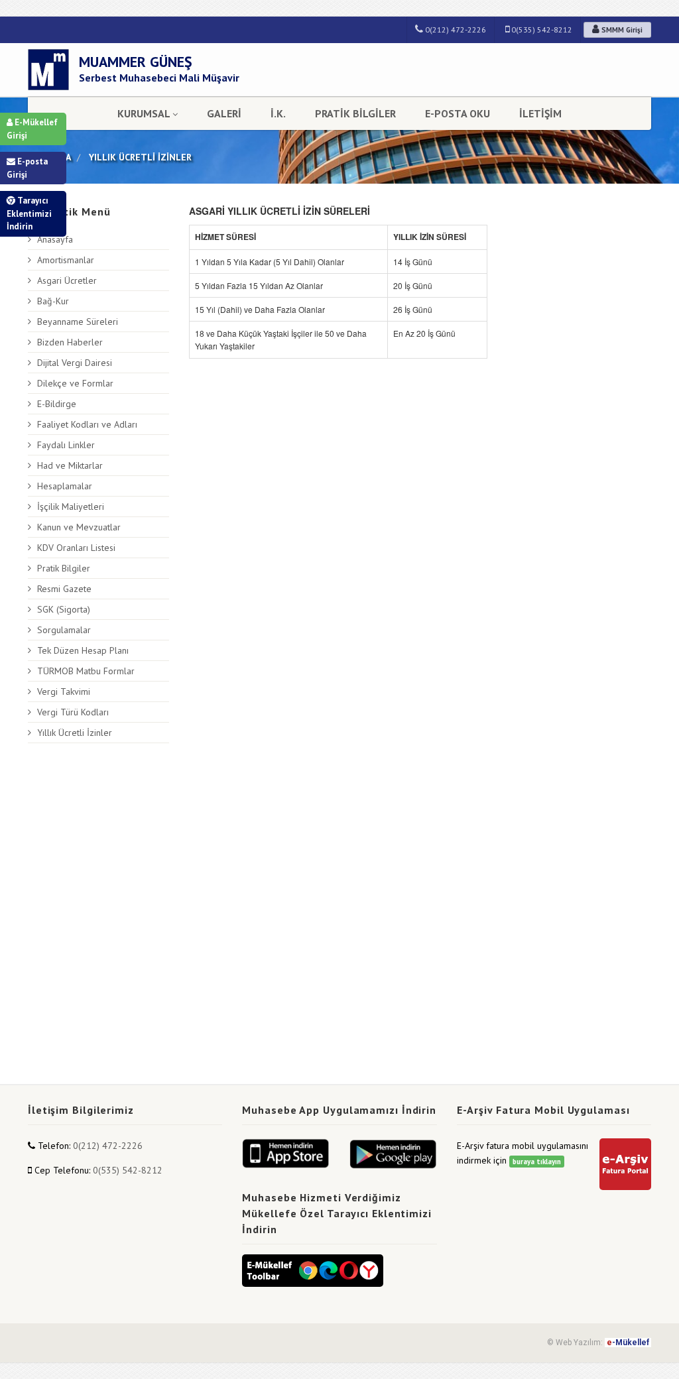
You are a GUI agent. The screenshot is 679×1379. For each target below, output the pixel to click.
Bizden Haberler (70, 342)
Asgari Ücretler (67, 280)
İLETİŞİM (540, 113)
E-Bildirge (56, 404)
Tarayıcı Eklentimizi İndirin (29, 213)
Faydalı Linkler (66, 445)
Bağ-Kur (53, 301)
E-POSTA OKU (457, 113)
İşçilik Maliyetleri (70, 506)
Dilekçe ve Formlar (75, 383)
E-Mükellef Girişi (32, 129)
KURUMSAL (143, 113)
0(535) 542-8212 (540, 29)
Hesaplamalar (64, 486)
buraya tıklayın (537, 1161)
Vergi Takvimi (63, 691)
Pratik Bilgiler (63, 568)
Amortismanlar (65, 260)
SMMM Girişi (621, 29)
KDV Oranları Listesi (76, 548)
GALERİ (224, 113)
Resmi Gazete (64, 589)
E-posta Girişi (27, 168)
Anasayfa (55, 239)
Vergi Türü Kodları (73, 712)
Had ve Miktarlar (70, 465)
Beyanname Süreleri (77, 322)
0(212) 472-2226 (454, 29)
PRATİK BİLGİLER (355, 113)
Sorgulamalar (64, 630)
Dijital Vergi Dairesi (74, 363)
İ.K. (278, 113)
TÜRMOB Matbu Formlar (86, 671)
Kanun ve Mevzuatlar (79, 527)
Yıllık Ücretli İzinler (74, 733)
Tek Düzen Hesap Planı (83, 650)
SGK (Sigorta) (63, 609)
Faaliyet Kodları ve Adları (87, 424)
